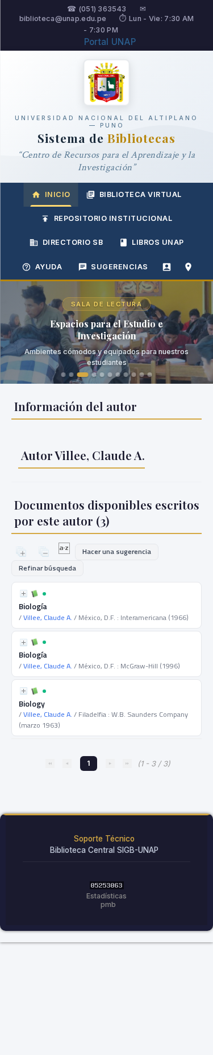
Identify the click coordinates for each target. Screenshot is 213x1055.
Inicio (57, 194)
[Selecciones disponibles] (65, 551)
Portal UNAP (110, 41)
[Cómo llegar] (188, 267)
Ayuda (48, 266)
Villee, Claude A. (47, 617)
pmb (108, 904)
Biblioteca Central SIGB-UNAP (104, 850)
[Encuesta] (167, 267)
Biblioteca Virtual (140, 194)
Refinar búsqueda (47, 568)
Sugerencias (119, 266)
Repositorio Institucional (113, 218)
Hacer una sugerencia (116, 551)
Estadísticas (106, 896)
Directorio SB (73, 242)
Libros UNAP (158, 242)
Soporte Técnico (104, 838)
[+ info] (23, 593)
